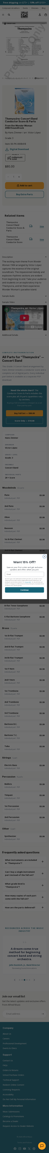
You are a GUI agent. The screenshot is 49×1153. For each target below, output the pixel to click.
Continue (24, 590)
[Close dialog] (44, 556)
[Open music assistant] (42, 1146)
